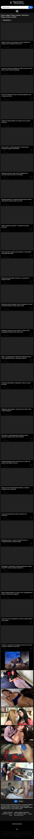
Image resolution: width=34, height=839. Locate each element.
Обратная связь (17, 824)
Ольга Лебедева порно (19, 813)
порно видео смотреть (21, 812)
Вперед (21, 801)
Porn (17, 829)
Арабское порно (7, 814)
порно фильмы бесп (19, 815)
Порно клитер (8, 812)
